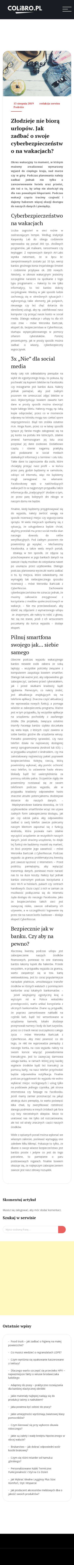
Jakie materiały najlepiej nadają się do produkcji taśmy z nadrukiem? (31, 1397)
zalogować (21, 1210)
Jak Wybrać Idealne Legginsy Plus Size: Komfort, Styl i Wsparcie (32, 1481)
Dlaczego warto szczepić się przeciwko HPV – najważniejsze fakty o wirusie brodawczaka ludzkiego (36, 1374)
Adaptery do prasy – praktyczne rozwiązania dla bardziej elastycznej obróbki (35, 1386)
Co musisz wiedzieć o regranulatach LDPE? (36, 1352)
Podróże (19, 107)
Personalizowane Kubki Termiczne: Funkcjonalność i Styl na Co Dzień (30, 1470)
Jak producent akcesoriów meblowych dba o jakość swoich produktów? (35, 1491)
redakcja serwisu (50, 103)
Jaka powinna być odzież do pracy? (31, 1406)
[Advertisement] (37, 1278)
